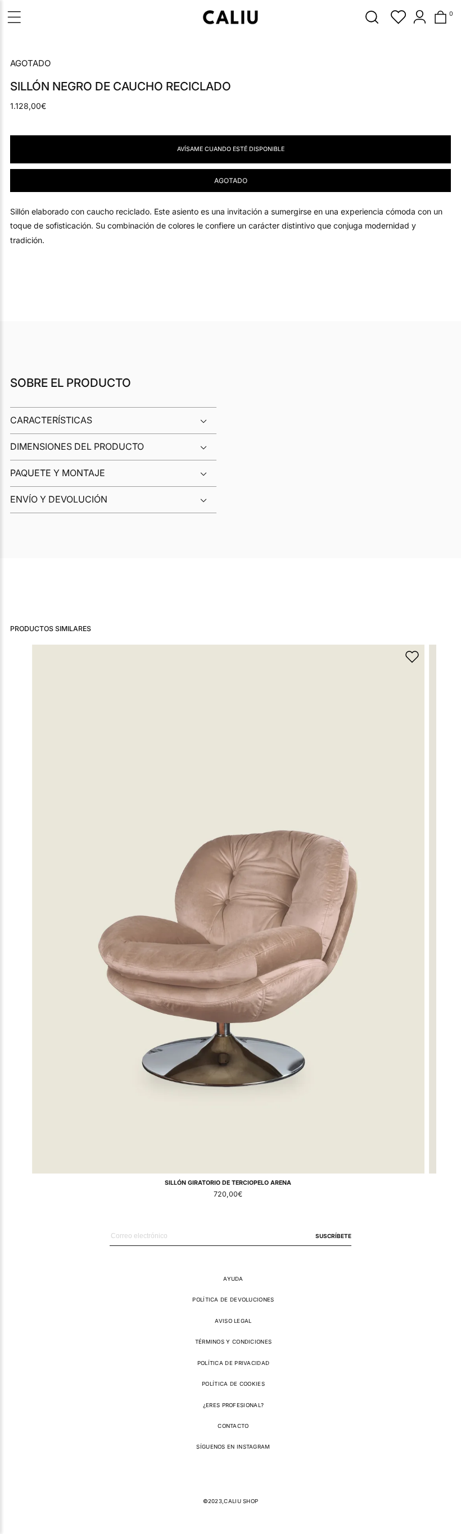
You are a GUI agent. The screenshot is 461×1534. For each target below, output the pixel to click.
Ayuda (233, 1279)
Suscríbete (333, 1235)
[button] (372, 16)
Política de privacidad (233, 1363)
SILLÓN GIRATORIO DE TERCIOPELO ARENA (228, 1182)
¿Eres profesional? (233, 1405)
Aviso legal (233, 1321)
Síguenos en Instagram (233, 1447)
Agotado (230, 180)
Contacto (233, 1426)
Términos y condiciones (233, 1342)
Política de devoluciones (233, 1299)
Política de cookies (233, 1384)
